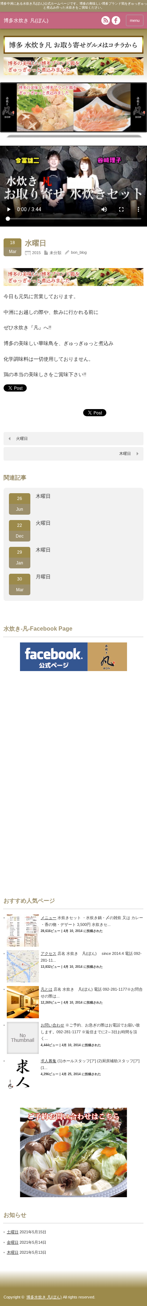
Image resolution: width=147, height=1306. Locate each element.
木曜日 (125, 453)
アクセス (48, 953)
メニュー (48, 918)
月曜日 (43, 576)
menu (135, 20)
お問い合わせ (52, 1025)
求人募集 (48, 1061)
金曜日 (13, 1242)
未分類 (55, 253)
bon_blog (79, 252)
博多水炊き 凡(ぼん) (26, 20)
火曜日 (22, 438)
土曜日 (13, 1232)
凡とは (46, 989)
